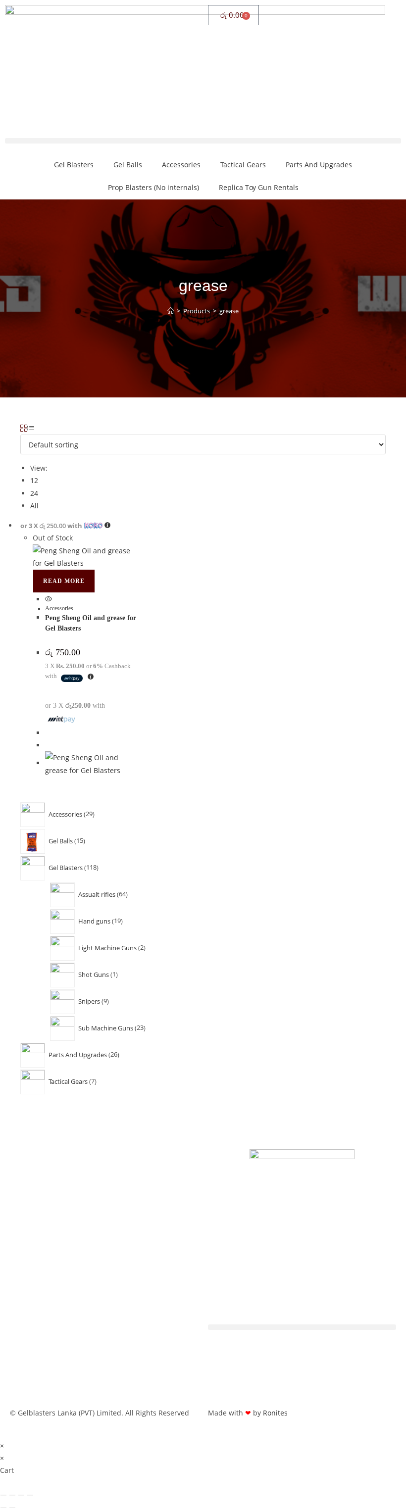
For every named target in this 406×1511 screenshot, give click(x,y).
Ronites (275, 1412)
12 (34, 480)
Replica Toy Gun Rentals (259, 187)
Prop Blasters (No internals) (153, 187)
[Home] (170, 310)
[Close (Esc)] (30, 1495)
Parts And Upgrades (319, 164)
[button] (203, 141)
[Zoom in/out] (3, 1495)
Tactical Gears (243, 164)
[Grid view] (23, 428)
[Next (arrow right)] (12, 1508)
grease (229, 310)
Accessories (181, 164)
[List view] (30, 428)
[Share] (21, 1495)
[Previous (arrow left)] (3, 1508)
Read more (64, 581)
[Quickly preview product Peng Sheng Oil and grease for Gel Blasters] (48, 599)
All (34, 505)
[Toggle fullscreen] (12, 1495)
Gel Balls (127, 164)
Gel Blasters (74, 164)
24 (34, 493)
